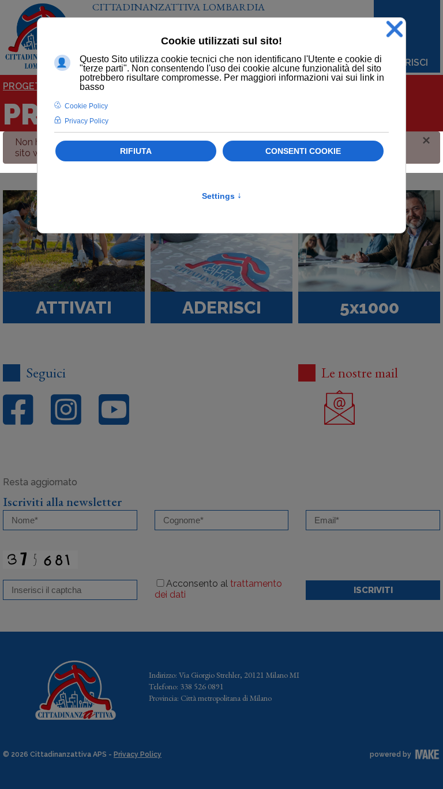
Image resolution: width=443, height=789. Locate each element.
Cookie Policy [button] (86, 106)
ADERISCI (407, 62)
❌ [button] (394, 29)
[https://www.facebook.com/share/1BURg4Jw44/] (18, 410)
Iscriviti (373, 590)
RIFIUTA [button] (136, 151)
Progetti (26, 86)
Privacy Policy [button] (86, 121)
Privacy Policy (138, 754)
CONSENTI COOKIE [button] (303, 151)
